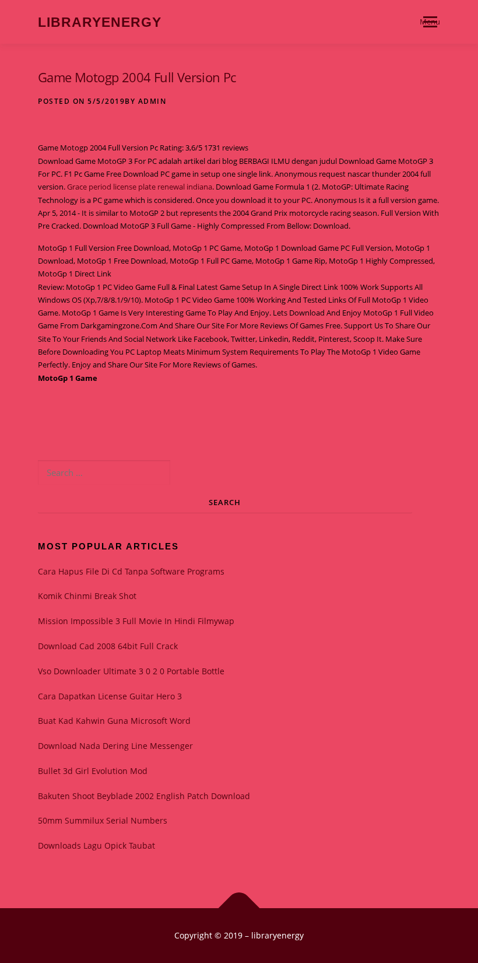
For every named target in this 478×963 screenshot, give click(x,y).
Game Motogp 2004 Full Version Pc (137, 77)
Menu (430, 21)
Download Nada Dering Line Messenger (115, 745)
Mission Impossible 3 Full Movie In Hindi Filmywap (136, 620)
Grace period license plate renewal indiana (139, 186)
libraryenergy (99, 22)
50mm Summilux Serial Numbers (102, 820)
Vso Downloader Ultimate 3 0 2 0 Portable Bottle (131, 671)
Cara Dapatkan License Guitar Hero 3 (110, 696)
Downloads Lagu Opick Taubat (96, 845)
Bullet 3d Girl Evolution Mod (92, 770)
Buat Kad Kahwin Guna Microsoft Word (114, 720)
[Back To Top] (239, 908)
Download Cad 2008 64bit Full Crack (108, 646)
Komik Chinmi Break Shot (87, 595)
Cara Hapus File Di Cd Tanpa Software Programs (131, 571)
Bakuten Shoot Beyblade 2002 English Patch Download (144, 795)
